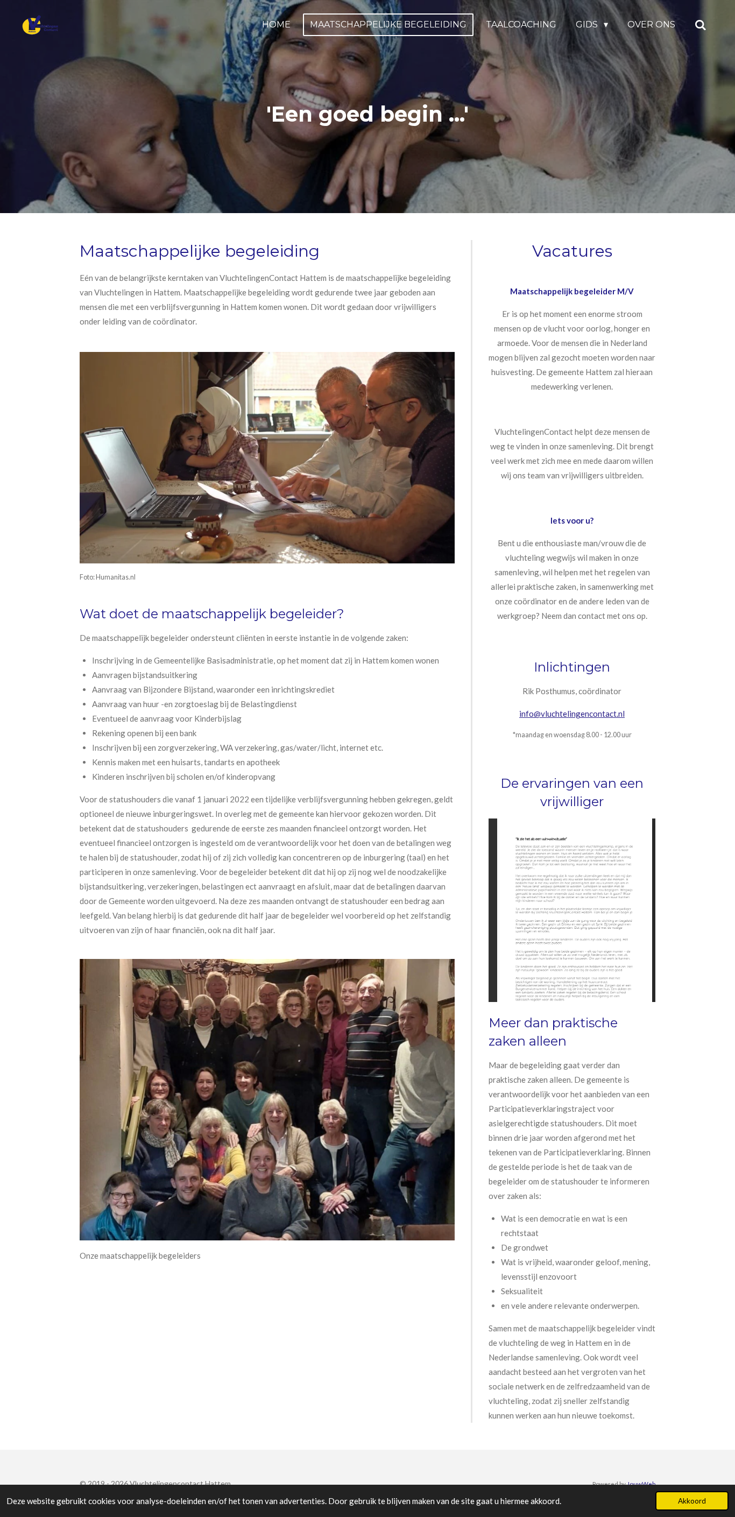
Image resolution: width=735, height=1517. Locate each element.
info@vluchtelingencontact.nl (572, 713)
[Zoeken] (700, 25)
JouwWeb (641, 1483)
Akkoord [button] (692, 1501)
